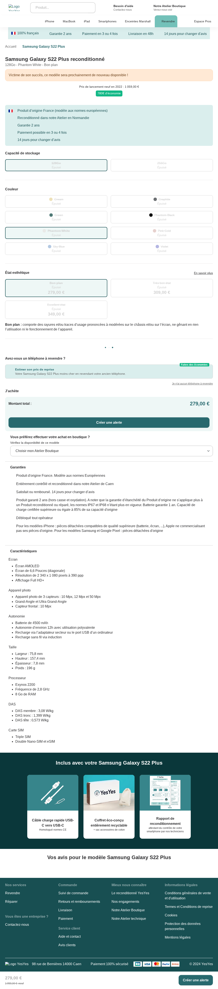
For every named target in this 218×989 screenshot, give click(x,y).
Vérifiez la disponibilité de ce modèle (34, 442)
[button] (15, 467)
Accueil (10, 46)
